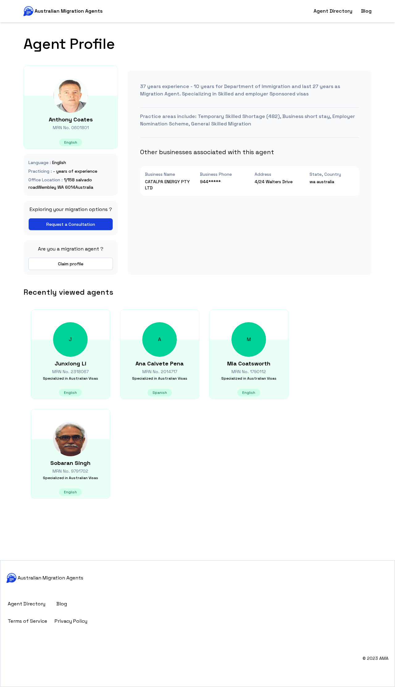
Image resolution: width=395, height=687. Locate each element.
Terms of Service (27, 621)
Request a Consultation (70, 224)
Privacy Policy (71, 621)
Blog (366, 11)
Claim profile (70, 264)
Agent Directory (333, 11)
